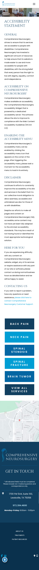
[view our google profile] (5, 556)
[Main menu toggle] (34, 4)
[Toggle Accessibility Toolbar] (4, 559)
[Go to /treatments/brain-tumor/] (19, 376)
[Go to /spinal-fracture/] (19, 363)
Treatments (19, 535)
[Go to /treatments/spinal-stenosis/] (19, 350)
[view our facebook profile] (2, 556)
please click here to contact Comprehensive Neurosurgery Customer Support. (18, 300)
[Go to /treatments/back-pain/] (19, 323)
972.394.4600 (20, 505)
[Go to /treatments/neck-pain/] (19, 337)
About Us (19, 531)
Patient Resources (19, 539)
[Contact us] (34, 555)
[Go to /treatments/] (19, 389)
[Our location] (37, 555)
